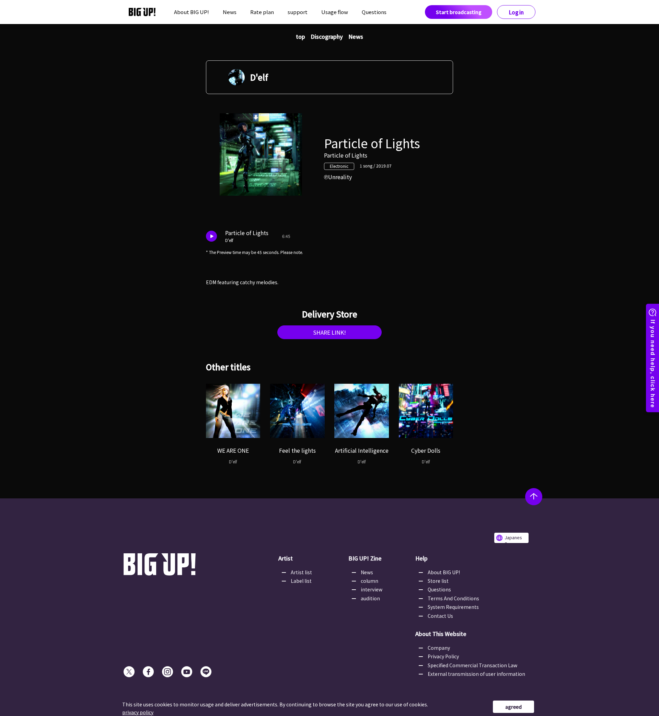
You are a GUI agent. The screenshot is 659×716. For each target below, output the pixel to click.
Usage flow (334, 11)
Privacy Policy (443, 656)
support (298, 11)
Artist (285, 558)
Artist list (301, 572)
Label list (301, 580)
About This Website (440, 633)
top (300, 36)
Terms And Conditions (453, 598)
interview (371, 589)
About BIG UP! (191, 11)
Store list (438, 580)
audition (370, 598)
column (369, 580)
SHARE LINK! (329, 332)
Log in (516, 12)
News (229, 11)
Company (439, 647)
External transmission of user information (476, 673)
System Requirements (453, 606)
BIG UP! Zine (365, 558)
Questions (374, 11)
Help (421, 558)
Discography (327, 36)
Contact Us (440, 615)
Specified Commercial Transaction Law (472, 665)
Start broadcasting (459, 12)
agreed (513, 706)
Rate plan (262, 11)
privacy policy (137, 712)
